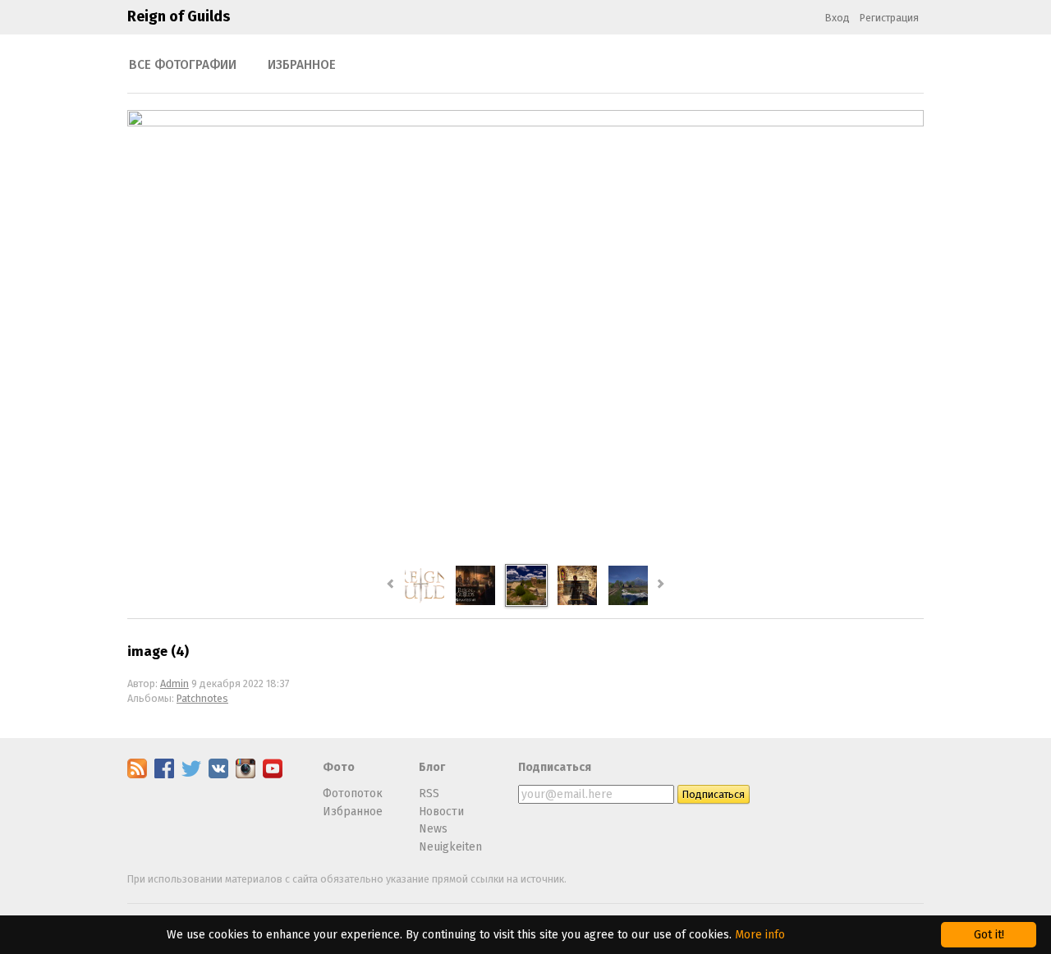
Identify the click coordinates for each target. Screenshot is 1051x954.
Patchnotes (202, 698)
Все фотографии (182, 64)
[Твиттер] (191, 774)
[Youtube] (272, 774)
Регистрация (889, 17)
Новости (441, 812)
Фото (339, 767)
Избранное (302, 64)
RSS (429, 793)
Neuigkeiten (450, 847)
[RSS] (137, 774)
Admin (174, 683)
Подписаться (554, 767)
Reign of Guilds (178, 16)
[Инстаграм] (245, 774)
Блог (432, 767)
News (433, 829)
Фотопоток (353, 793)
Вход (837, 17)
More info (760, 935)
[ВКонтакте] (218, 774)
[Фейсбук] (164, 774)
